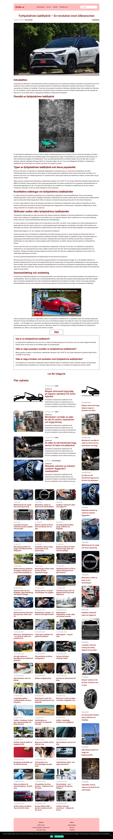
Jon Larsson (28, 20)
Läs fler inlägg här (56, 374)
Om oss (48, 7)
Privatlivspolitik (59, 836)
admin (56, 386)
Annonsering (40, 7)
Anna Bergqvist (56, 460)
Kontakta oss (63, 7)
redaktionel (95, 20)
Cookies (55, 7)
